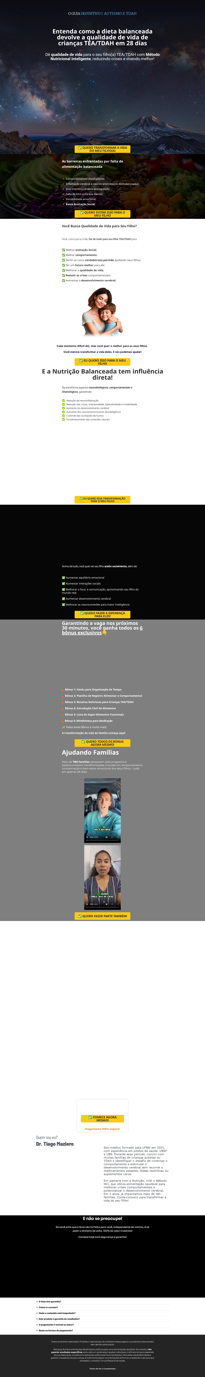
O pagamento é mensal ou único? (56, 1324)
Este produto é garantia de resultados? (59, 1319)
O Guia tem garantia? (50, 1301)
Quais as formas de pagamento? (56, 1330)
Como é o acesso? (48, 1307)
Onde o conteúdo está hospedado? (57, 1313)
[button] (102, 1302)
